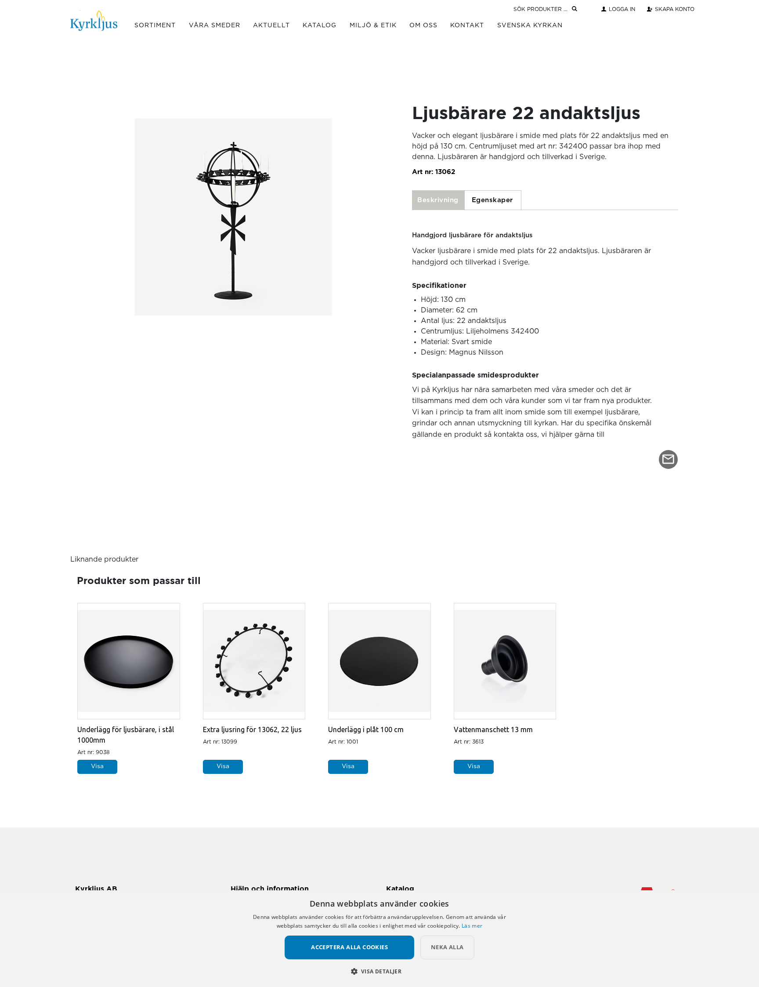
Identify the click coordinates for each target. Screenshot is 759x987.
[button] (380, 971)
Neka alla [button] (447, 947)
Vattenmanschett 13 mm (493, 729)
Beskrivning (438, 200)
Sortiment (155, 25)
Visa (97, 766)
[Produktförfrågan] (668, 459)
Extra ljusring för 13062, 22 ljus (252, 729)
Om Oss (423, 25)
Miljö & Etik (373, 25)
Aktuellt (271, 25)
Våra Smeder (214, 25)
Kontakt (467, 25)
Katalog (319, 25)
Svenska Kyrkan (530, 25)
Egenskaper (492, 200)
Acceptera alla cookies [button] (349, 947)
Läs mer (472, 925)
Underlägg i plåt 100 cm (366, 729)
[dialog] (379, 938)
